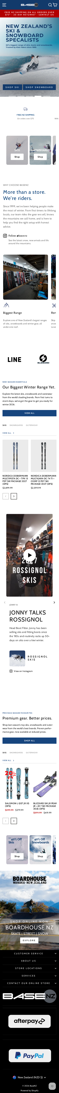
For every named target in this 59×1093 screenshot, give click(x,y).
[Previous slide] (5, 602)
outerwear (31, 425)
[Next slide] (54, 602)
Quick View (15, 466)
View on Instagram (23, 671)
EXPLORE (29, 940)
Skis (4, 425)
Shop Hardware (17, 80)
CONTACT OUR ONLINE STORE (28, 983)
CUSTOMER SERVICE (28, 953)
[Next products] (14, 496)
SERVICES (29, 975)
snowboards (16, 752)
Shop (17, 156)
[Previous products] (6, 496)
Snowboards (16, 425)
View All (30, 413)
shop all (29, 740)
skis (4, 752)
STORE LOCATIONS (28, 968)
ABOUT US (28, 961)
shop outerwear (19, 87)
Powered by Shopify (29, 1090)
